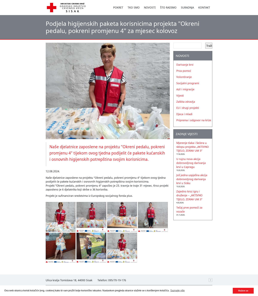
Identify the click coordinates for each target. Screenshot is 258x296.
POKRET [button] (118, 7)
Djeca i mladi (184, 114)
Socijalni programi (187, 83)
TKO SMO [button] (134, 7)
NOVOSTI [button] (150, 7)
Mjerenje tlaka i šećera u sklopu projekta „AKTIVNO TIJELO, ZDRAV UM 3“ (192, 147)
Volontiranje (184, 77)
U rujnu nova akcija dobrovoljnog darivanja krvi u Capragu (191, 163)
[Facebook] (210, 280)
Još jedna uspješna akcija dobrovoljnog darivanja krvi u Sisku (191, 179)
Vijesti (180, 95)
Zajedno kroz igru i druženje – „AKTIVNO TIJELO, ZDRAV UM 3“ (189, 195)
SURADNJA (187, 7)
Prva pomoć (183, 71)
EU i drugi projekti (187, 108)
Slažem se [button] (243, 290)
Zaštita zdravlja (185, 101)
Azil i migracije (185, 89)
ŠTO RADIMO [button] (168, 7)
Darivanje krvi (185, 64)
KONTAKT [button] (204, 7)
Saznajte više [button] (177, 290)
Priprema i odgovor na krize (193, 120)
